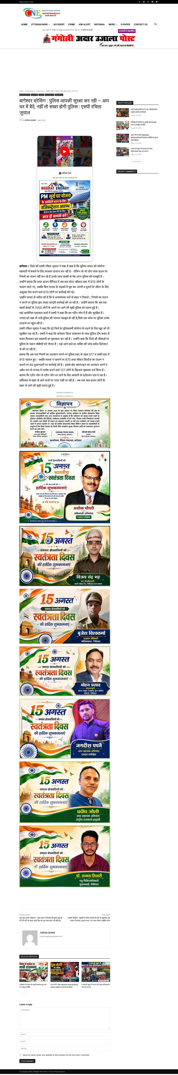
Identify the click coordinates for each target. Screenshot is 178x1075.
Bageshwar (40, 91)
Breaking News (24, 95)
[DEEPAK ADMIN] (21, 120)
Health (41, 95)
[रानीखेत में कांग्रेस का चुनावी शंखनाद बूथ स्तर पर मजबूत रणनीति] (33, 972)
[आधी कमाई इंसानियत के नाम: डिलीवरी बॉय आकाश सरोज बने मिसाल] (122, 112)
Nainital (84, 981)
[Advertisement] (89, 70)
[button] (155, 24)
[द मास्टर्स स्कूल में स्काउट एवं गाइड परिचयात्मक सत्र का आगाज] (96, 972)
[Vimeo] (152, 2)
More (112, 24)
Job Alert (85, 24)
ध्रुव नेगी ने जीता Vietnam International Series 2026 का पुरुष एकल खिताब (144, 137)
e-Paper (125, 24)
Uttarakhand (39, 24)
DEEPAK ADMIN (30, 120)
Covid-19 (34, 95)
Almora (22, 981)
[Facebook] (139, 2)
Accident (59, 24)
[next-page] (25, 993)
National (99, 24)
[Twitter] (148, 2)
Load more (136, 161)
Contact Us (141, 24)
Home (24, 24)
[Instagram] (144, 2)
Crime (71, 24)
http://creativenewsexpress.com (51, 936)
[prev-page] (21, 993)
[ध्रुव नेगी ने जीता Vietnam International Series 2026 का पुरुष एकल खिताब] (65, 972)
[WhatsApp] (37, 126)
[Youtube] (157, 2)
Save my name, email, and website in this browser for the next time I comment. (56, 1055)
